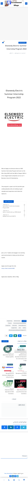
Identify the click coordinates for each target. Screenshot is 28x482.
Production (8, 325)
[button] (20, 335)
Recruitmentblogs (9, 473)
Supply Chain (14, 327)
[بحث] (2, 3)
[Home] (24, 480)
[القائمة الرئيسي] (26, 3)
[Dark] (8, 480)
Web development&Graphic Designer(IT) (17, 330)
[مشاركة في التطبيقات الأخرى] (6, 335)
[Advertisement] (14, 25)
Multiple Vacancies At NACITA (9, 216)
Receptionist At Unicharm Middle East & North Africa (8, 375)
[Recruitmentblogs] (14, 3)
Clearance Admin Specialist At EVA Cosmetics (9, 391)
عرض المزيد (5, 341)
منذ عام (24, 371)
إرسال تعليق (22, 405)
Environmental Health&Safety (20, 323)
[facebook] (17, 427)
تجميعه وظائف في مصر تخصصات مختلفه (12, 212)
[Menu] (14, 480)
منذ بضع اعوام (6, 204)
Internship (14, 325)
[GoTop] (3, 480)
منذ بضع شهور (22, 353)
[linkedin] (11, 427)
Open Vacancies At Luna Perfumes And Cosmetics (21, 391)
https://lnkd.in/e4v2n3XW (8, 268)
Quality (24, 327)
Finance (9, 323)
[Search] (19, 480)
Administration (22, 42)
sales (20, 327)
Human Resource (22, 325)
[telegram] (24, 427)
